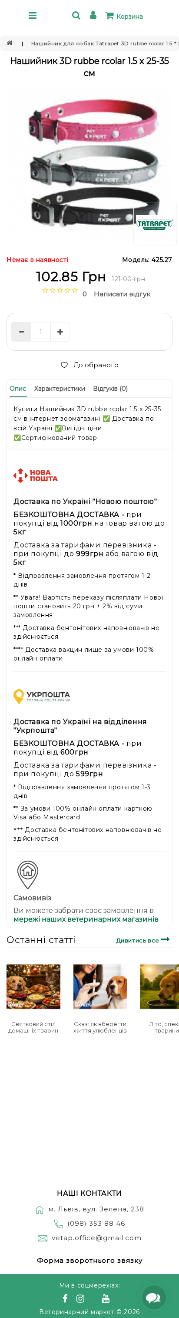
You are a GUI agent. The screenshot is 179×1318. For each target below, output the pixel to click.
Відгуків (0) (110, 388)
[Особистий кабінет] (94, 16)
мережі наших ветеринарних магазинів (86, 919)
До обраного (96, 365)
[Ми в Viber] (94, 1300)
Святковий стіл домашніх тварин (33, 1026)
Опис (18, 388)
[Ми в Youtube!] (106, 1300)
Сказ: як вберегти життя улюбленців (100, 1026)
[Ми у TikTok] (116, 1300)
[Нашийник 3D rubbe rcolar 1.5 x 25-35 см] (89, 162)
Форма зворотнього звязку (90, 1260)
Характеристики (59, 388)
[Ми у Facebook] (66, 1300)
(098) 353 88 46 (96, 1223)
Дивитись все (138, 940)
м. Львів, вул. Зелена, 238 (96, 1209)
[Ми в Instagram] (81, 1300)
